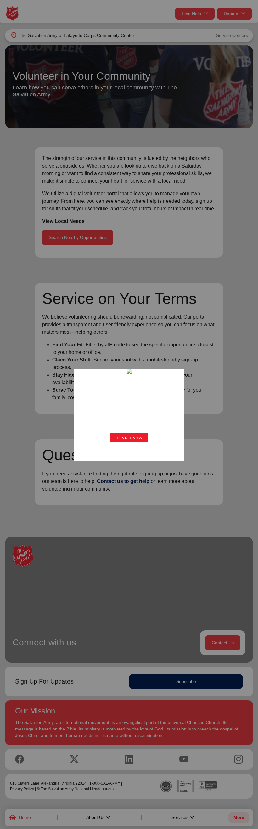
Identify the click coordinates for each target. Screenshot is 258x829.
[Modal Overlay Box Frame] (129, 415)
